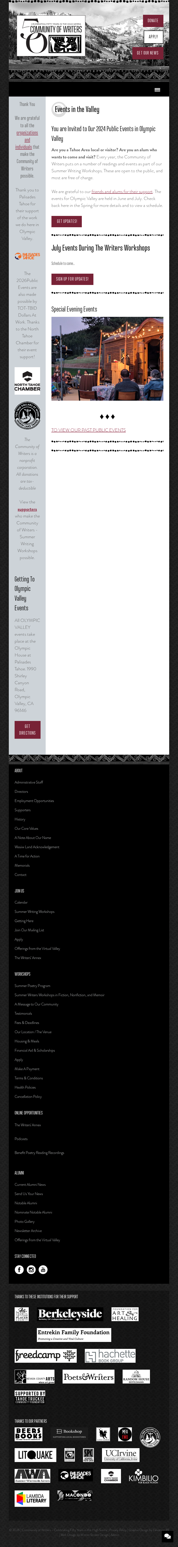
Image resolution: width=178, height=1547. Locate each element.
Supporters (23, 810)
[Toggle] (157, 89)
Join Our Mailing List (29, 930)
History (20, 819)
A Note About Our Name (33, 837)
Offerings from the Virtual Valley (37, 948)
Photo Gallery (25, 1221)
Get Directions (27, 730)
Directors (21, 791)
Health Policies (25, 1087)
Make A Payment (27, 1069)
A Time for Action (27, 856)
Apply (153, 36)
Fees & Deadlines (27, 1022)
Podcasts (21, 1138)
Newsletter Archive (28, 1230)
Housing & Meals (27, 1041)
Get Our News (148, 53)
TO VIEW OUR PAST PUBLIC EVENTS (88, 430)
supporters (27, 509)
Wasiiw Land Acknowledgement (37, 847)
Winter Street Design (94, 1534)
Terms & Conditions (29, 1078)
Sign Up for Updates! (72, 279)
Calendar (21, 902)
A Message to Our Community (36, 1004)
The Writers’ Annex (28, 957)
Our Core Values (26, 828)
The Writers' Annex (28, 1125)
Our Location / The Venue (33, 1032)
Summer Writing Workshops (34, 911)
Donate (153, 20)
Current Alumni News (30, 1184)
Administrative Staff (29, 782)
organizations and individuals (26, 140)
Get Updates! (66, 221)
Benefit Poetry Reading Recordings (39, 1152)
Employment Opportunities (34, 800)
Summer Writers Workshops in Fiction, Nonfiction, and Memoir (60, 995)
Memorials (22, 865)
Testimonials (23, 1013)
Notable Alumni (26, 1203)
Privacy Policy (118, 1530)
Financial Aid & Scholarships (35, 1050)
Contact (20, 874)
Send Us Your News (29, 1193)
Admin (115, 1534)
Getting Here (24, 920)
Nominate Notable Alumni (33, 1212)
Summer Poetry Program (32, 985)
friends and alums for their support (122, 191)
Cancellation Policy (28, 1096)
